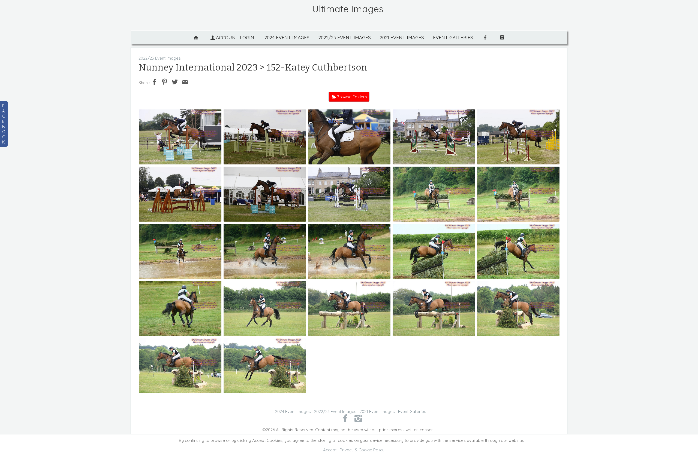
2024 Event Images (286, 37)
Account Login (235, 37)
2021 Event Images (402, 37)
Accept (329, 449)
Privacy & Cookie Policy (362, 449)
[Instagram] (358, 418)
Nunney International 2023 (198, 67)
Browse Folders (352, 96)
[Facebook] (345, 418)
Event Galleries (453, 37)
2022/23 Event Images (344, 37)
